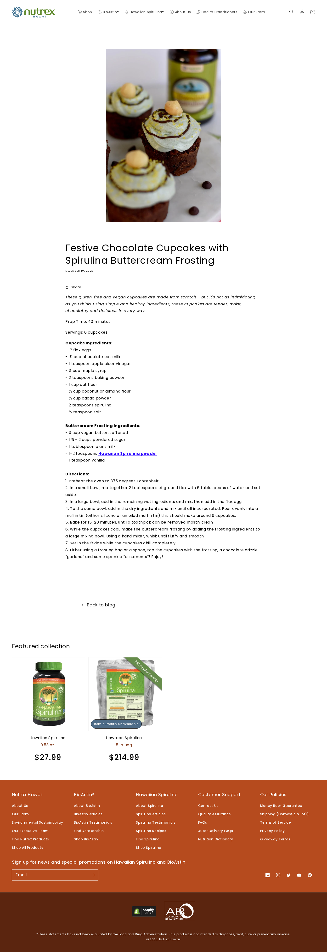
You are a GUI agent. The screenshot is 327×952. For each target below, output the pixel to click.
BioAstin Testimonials (93, 822)
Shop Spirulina (148, 847)
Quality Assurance (214, 814)
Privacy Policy (272, 830)
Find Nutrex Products (30, 839)
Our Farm (20, 814)
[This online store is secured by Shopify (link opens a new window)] (144, 915)
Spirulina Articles (151, 814)
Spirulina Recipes (151, 830)
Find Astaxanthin (89, 830)
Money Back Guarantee (281, 805)
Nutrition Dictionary (215, 839)
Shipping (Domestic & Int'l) (284, 814)
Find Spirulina (147, 839)
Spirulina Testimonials (155, 822)
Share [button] (76, 287)
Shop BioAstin (86, 839)
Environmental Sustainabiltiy (37, 822)
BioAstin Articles (88, 814)
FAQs (202, 822)
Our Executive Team (30, 830)
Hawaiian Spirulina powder (127, 453)
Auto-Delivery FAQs (215, 830)
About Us (20, 805)
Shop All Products (27, 847)
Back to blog (101, 605)
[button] (108, 12)
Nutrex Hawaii (170, 939)
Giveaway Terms (275, 839)
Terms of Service (275, 822)
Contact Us (208, 805)
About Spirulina (149, 805)
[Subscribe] (93, 875)
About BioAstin (87, 805)
